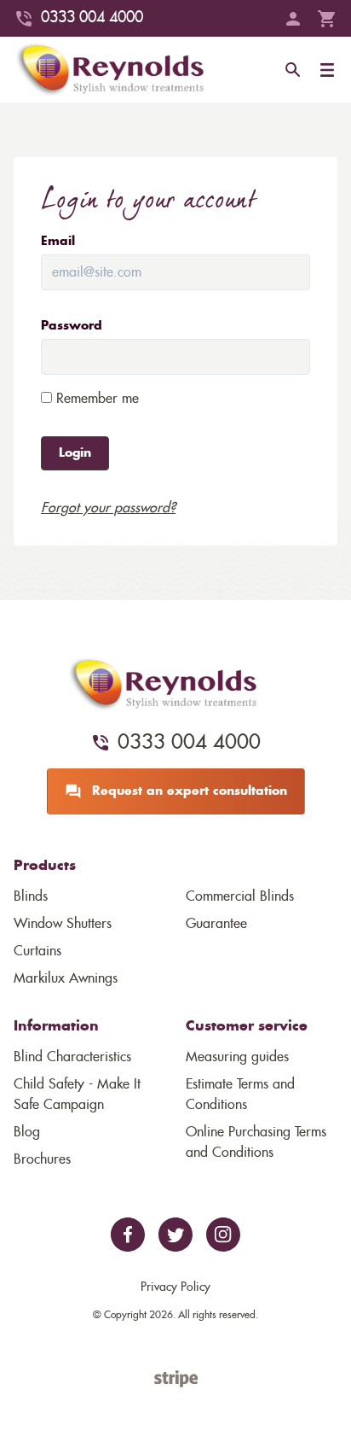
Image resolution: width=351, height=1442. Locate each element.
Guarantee (216, 924)
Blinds (31, 896)
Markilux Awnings (66, 978)
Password (71, 326)
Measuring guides (237, 1057)
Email (58, 242)
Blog (27, 1132)
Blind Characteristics (72, 1057)
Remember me (95, 399)
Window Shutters (63, 924)
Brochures (42, 1159)
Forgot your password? (108, 508)
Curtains (37, 951)
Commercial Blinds (240, 896)
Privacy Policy (175, 1287)
